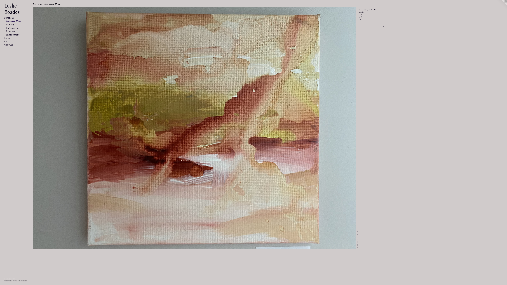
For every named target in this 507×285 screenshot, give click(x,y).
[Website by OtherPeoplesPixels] (501, 5)
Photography (13, 34)
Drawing (10, 31)
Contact (8, 44)
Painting (10, 24)
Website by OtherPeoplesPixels (15, 281)
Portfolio (9, 17)
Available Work (13, 21)
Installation (12, 28)
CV (5, 41)
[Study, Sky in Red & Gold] (194, 128)
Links (7, 38)
